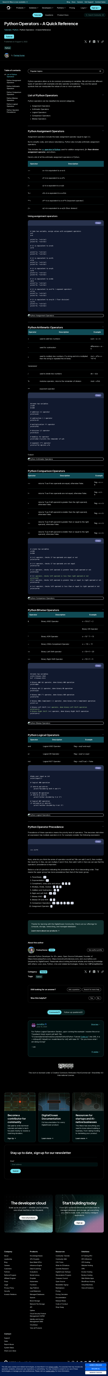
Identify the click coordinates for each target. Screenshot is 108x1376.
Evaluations (34, 1272)
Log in (83, 8)
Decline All (96, 1369)
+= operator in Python (51, 149)
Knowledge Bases (36, 1256)
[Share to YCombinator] (98, 41)
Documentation (61, 1297)
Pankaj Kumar (19, 55)
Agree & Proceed (96, 1365)
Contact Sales (100, 2)
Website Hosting (87, 1265)
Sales (6, 1341)
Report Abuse (9, 1344)
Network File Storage (37, 1304)
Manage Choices (96, 1372)
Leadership (8, 1259)
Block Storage (35, 1301)
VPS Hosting (85, 1262)
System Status (9, 1348)
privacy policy (53, 1367)
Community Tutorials (63, 1256)
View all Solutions (87, 1288)
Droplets (33, 1278)
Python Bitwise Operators (43, 610)
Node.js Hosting (86, 1275)
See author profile (95, 950)
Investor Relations (10, 1294)
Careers (80, 2)
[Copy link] (102, 41)
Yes (91, 998)
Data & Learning (35, 1269)
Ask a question (74, 989)
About (6, 1256)
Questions (49, 15)
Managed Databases (37, 1294)
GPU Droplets (34, 1259)
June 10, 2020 (41, 1027)
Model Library (35, 1275)
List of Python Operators (43, 95)
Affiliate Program (10, 1278)
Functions (33, 1285)
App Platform (34, 1288)
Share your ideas (10, 1351)
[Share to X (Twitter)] (85, 41)
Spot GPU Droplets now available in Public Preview (21, 2)
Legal (6, 1285)
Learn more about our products (44, 931)
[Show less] (99, 1024)
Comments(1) (54, 1012)
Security (7, 1291)
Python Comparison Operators (46, 470)
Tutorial (9, 37)
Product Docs (62, 15)
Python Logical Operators (43, 734)
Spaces (32, 1297)
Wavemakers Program (63, 1275)
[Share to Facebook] (90, 41)
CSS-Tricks (59, 1262)
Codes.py (84, 1037)
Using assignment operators (42, 216)
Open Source (60, 1281)
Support (7, 1338)
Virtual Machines (87, 1285)
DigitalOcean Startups (63, 1272)
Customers (8, 1269)
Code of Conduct (62, 1304)
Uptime (32, 1310)
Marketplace (60, 1288)
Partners (7, 1272)
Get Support (89, 2)
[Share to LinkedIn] (94, 41)
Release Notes (61, 1301)
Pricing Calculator (62, 1294)
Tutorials (37, 15)
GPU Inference (86, 1259)
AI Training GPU (86, 1256)
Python (15, 30)
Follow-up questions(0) (73, 1012)
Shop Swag (60, 1307)
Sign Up (11, 1138)
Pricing (58, 1291)
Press (6, 1281)
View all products (28, 1218)
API (31, 1307)
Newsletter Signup (62, 1285)
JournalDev (40, 1024)
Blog (68, 2)
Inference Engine (36, 1265)
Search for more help (91, 989)
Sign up (95, 8)
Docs (73, 2)
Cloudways (34, 1325)
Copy (98, 223)
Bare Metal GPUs (36, 1262)
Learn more (46, 1138)
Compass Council (62, 1278)
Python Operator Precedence (46, 826)
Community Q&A (61, 1259)
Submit (15, 1171)
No (98, 998)
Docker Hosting (86, 1272)
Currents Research (62, 1269)
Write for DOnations (62, 1265)
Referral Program (10, 1275)
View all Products (36, 1328)
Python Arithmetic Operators (45, 327)
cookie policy (50, 1371)
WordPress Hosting (88, 1281)
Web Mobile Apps (87, 1278)
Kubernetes (34, 1281)
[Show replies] (99, 1052)
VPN (82, 1269)
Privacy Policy (9, 1288)
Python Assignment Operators (46, 131)
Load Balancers (35, 1291)
